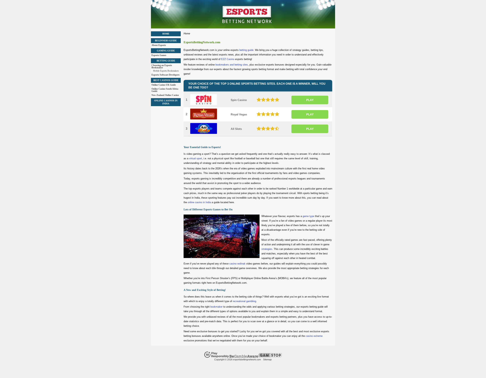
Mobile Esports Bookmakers (166, 71)
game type (308, 216)
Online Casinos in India (166, 102)
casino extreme (314, 336)
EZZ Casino (227, 59)
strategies (266, 249)
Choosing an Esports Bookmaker (161, 66)
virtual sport (195, 158)
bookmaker (216, 306)
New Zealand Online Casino (165, 95)
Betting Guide (166, 60)
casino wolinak (237, 263)
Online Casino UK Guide (163, 85)
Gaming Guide (166, 50)
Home (165, 33)
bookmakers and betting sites (231, 64)
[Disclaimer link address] (216, 357)
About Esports (158, 45)
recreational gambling (244, 301)
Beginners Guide (166, 40)
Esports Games (158, 55)
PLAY (310, 100)
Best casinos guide (165, 80)
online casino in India (199, 202)
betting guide (246, 50)
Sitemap (267, 359)
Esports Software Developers (165, 75)
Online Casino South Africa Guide (164, 90)
